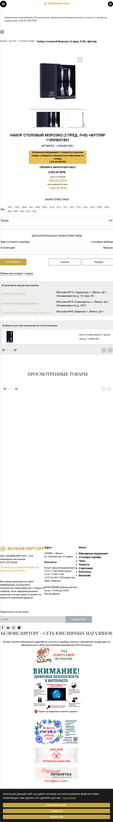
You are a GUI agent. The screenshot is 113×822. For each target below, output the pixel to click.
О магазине (86, 568)
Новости (84, 564)
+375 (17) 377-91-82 (13, 294)
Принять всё (56, 817)
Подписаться (79, 619)
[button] (3, 4)
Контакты (85, 571)
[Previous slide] (104, 350)
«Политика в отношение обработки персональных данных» (19, 569)
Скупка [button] (64, 261)
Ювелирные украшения (93, 553)
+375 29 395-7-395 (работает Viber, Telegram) (59, 579)
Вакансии (84, 575)
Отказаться (56, 811)
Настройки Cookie (56, 805)
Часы (82, 560)
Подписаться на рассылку (14, 611)
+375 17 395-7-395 (54, 574)
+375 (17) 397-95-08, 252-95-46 (20, 303)
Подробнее (69, 797)
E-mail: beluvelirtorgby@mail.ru (60, 567)
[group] (48, 119)
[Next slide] (110, 350)
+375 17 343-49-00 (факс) (58, 571)
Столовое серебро (90, 557)
